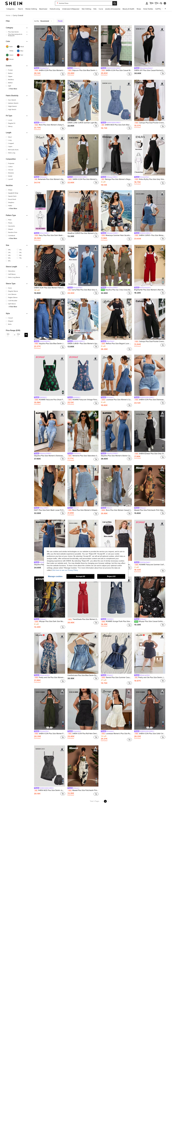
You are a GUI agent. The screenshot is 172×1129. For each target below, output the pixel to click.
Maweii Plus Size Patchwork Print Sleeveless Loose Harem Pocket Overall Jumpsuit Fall (149, 510)
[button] (160, 3)
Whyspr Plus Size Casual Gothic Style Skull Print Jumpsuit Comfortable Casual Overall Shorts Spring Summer (150, 621)
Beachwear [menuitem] (43, 9)
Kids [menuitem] (94, 9)
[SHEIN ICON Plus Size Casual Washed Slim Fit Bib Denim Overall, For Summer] (116, 46)
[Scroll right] (165, 9)
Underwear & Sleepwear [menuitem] (70, 9)
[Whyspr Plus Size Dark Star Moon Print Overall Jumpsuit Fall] (49, 597)
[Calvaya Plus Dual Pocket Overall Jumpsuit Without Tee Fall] (149, 319)
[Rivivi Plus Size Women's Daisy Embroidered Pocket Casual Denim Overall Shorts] (49, 100)
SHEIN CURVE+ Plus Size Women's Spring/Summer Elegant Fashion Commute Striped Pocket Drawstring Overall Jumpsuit (83, 343)
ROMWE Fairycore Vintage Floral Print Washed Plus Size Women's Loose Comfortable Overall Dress (83, 400)
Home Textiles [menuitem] (148, 9)
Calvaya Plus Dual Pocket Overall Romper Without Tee (150, 123)
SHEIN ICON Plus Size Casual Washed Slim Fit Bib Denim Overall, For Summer (116, 70)
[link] (151, 3)
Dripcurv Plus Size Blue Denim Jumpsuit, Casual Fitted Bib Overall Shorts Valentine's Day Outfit (83, 70)
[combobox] (43, 21)
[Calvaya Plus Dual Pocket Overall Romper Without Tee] (149, 100)
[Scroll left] (162, 9)
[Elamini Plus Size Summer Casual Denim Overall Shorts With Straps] (116, 653)
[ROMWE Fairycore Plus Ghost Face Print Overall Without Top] (49, 375)
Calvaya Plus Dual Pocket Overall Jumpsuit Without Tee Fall (150, 341)
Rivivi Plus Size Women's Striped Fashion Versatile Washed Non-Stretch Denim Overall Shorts (83, 510)
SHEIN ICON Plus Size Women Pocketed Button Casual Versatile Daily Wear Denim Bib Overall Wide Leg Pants (50, 733)
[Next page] (108, 801)
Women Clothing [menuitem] (31, 9)
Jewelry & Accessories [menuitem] (112, 9)
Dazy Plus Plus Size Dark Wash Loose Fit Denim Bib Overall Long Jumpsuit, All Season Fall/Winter (50, 235)
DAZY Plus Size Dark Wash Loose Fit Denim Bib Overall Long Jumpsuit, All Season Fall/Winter (49, 510)
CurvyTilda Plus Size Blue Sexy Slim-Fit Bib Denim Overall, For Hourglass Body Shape (83, 290)
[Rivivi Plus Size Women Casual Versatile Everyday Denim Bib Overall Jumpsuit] (116, 485)
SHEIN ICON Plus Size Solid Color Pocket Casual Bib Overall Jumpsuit (150, 733)
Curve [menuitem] (101, 9)
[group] (17, 32)
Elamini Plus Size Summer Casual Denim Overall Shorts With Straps (116, 677)
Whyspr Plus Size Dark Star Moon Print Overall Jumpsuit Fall (50, 621)
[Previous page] (102, 801)
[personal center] (146, 3)
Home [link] (8, 15)
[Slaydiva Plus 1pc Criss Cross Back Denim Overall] (116, 265)
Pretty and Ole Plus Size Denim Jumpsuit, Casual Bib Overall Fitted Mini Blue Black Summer (150, 677)
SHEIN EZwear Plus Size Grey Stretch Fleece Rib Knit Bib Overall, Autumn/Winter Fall (150, 453)
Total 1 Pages (94, 801)
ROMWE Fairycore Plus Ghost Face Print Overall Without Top (50, 400)
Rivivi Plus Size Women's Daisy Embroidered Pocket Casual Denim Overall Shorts (50, 125)
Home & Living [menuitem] (55, 9)
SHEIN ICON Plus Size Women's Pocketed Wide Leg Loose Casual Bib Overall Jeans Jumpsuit (50, 70)
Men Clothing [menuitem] (86, 9)
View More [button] (13, 89)
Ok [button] (26, 335)
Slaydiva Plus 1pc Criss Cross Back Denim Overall (116, 290)
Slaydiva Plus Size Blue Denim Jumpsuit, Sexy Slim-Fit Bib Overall (50, 343)
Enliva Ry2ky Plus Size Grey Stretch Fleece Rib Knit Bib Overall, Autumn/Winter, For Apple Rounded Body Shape (150, 179)
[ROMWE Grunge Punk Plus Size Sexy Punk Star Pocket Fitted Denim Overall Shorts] (116, 597)
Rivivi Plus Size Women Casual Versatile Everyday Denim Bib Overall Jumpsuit (116, 510)
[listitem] (49, 50)
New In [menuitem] (20, 9)
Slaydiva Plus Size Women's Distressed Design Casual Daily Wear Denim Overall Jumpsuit (49, 456)
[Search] (114, 3)
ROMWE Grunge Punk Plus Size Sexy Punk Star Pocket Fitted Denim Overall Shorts (116, 621)
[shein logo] (13, 3)
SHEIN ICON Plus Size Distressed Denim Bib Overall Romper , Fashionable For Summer (150, 400)
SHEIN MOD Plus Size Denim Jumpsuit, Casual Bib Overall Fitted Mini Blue (50, 790)
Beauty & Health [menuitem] (128, 9)
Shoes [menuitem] (139, 9)
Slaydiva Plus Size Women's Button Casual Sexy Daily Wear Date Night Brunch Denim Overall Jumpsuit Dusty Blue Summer (116, 456)
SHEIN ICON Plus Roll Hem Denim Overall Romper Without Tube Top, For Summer (83, 733)
